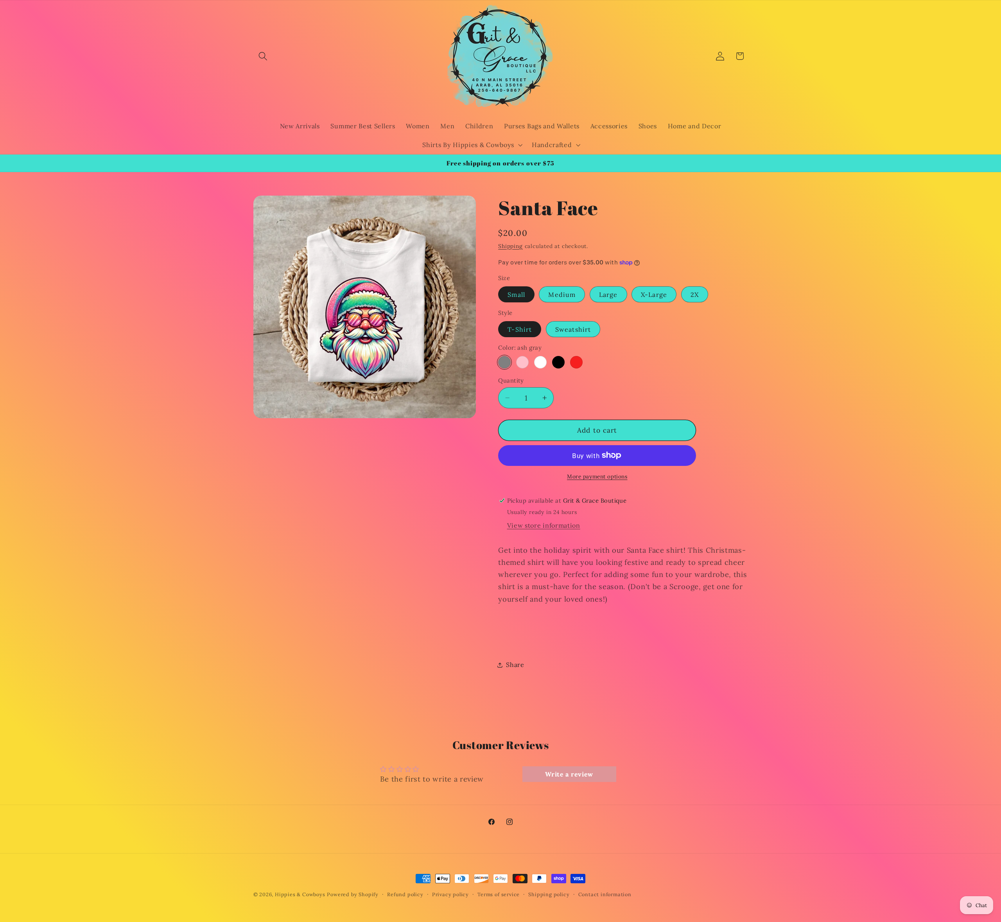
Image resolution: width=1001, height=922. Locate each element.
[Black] (558, 362)
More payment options (597, 476)
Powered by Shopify (353, 894)
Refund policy (405, 894)
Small (516, 294)
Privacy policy (450, 894)
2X (695, 294)
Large (608, 294)
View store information (543, 525)
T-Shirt (520, 329)
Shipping (510, 246)
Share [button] (515, 665)
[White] (540, 362)
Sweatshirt (573, 329)
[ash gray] (504, 362)
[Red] (576, 362)
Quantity (511, 380)
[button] (263, 56)
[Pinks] (522, 362)
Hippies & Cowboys (300, 894)
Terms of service (498, 894)
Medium (562, 294)
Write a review (569, 774)
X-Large (654, 294)
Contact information (604, 894)
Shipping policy (548, 894)
